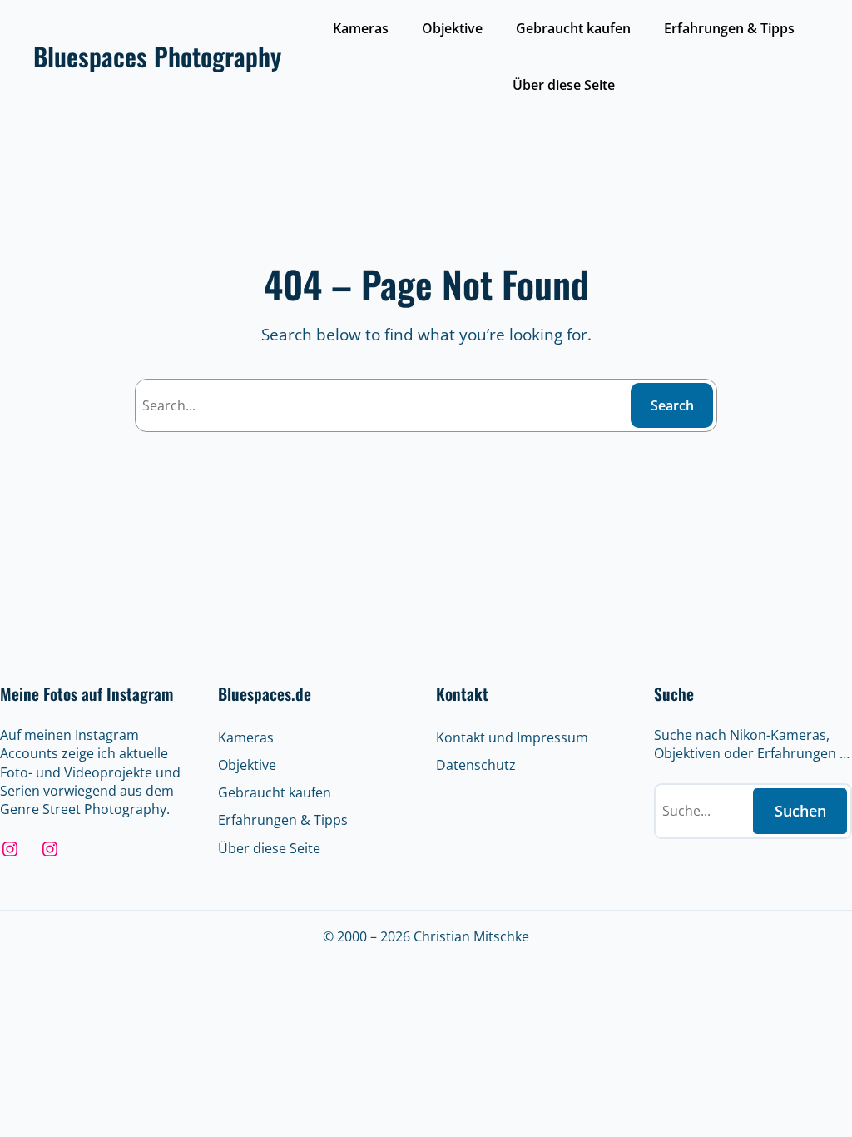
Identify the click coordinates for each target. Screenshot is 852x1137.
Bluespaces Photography (157, 56)
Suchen (800, 811)
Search (672, 405)
